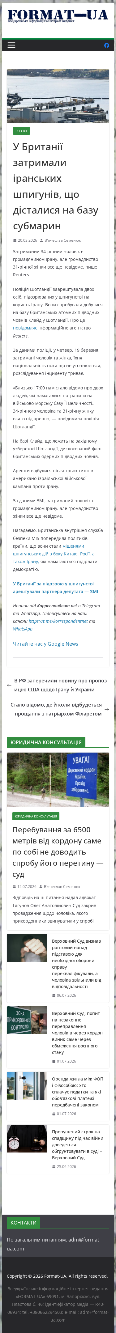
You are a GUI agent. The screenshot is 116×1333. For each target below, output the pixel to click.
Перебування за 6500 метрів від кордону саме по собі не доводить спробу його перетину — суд (58, 851)
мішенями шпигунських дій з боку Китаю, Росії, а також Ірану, (54, 553)
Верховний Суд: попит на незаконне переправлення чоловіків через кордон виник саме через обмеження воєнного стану (77, 1032)
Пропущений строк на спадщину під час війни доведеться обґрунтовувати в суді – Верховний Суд (77, 1145)
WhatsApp (22, 629)
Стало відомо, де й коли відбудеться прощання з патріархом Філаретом (56, 709)
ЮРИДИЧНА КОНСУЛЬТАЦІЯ (36, 816)
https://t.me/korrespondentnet (58, 621)
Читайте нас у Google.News (45, 643)
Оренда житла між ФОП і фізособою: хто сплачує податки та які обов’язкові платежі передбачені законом (77, 1092)
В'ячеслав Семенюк (63, 240)
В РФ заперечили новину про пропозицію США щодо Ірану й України (60, 685)
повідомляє (25, 328)
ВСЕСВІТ (21, 131)
